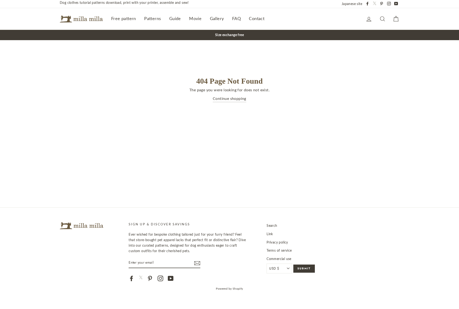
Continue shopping (229, 99)
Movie (195, 19)
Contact (256, 19)
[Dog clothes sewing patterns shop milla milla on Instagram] (160, 278)
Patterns (152, 19)
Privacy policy (277, 242)
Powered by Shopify (229, 288)
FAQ (236, 19)
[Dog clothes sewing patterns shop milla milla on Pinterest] (150, 278)
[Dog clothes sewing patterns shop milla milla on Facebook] (131, 278)
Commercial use (279, 259)
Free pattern (123, 19)
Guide (175, 19)
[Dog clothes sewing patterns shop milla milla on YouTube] (171, 278)
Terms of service (279, 250)
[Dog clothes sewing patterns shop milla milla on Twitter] (140, 278)
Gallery (217, 19)
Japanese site (352, 4)
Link (270, 234)
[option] (229, 35)
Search (272, 226)
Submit (304, 268)
